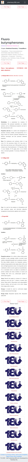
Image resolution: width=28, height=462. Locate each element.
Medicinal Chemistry (12, 45)
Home (3, 45)
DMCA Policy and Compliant (14, 456)
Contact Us (4, 454)
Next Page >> (22, 7)
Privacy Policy (11, 454)
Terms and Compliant (21, 454)
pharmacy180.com (13, 2)
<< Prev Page (5, 7)
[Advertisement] (14, 23)
